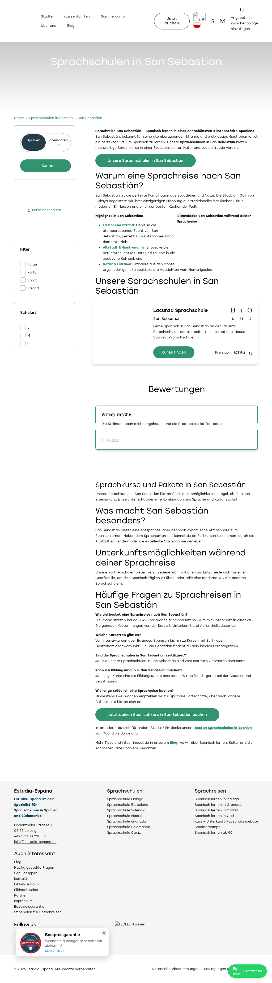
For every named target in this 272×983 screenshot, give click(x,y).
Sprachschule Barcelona (127, 805)
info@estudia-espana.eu (35, 842)
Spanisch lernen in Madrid (216, 810)
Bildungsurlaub (26, 884)
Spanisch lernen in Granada (218, 805)
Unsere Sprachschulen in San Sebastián (145, 160)
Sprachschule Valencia (126, 810)
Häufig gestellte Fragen (34, 867)
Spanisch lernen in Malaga (217, 799)
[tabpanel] (44, 238)
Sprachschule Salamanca (128, 827)
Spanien (33, 140)
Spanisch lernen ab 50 (213, 832)
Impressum (23, 901)
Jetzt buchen (172, 20)
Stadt (32, 280)
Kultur (32, 264)
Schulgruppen (25, 873)
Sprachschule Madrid (124, 816)
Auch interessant (35, 853)
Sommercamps (207, 827)
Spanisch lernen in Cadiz (215, 816)
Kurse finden (174, 352)
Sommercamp (113, 16)
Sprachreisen (210, 791)
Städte (47, 16)
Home (19, 118)
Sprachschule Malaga (125, 799)
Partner (20, 895)
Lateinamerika (58, 142)
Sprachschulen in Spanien (51, 118)
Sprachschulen (124, 791)
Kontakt (20, 879)
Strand (33, 288)
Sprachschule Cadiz (124, 832)
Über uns (48, 26)
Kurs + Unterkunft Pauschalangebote (226, 821)
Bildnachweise (26, 890)
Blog (70, 26)
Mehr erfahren (54, 950)
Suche (47, 165)
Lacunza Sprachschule (180, 310)
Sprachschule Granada (126, 821)
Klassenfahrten (77, 16)
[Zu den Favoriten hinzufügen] (142, 307)
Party (31, 272)
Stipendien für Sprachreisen (38, 912)
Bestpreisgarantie (29, 906)
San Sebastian (90, 118)
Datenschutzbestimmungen (175, 969)
